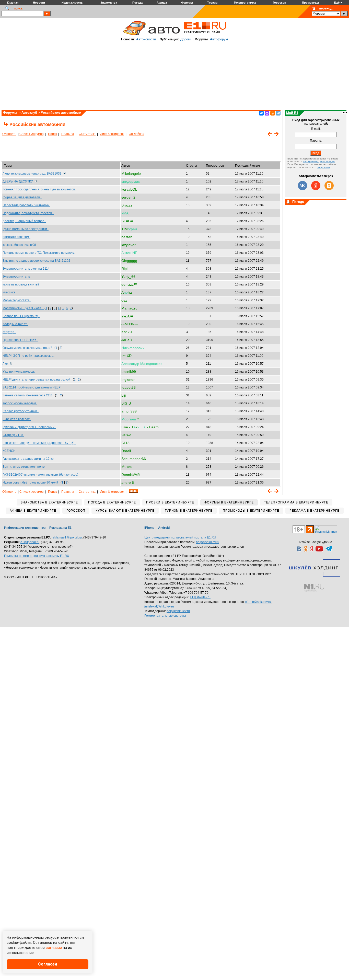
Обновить (9, 134)
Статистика (87, 134)
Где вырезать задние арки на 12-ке (29, 459)
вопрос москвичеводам (20, 403)
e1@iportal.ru (29, 542)
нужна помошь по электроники (26, 229)
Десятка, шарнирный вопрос (24, 221)
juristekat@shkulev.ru (159, 606)
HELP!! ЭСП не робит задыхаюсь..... (29, 356)
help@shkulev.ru (207, 542)
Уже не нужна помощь (19, 371)
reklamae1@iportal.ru (67, 537)
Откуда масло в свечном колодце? (28, 348)
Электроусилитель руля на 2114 (27, 268)
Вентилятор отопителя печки (25, 466)
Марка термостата (17, 300)
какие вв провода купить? (22, 284)
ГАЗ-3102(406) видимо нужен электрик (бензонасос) (41, 474)
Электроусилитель (17, 276)
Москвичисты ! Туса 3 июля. (23, 308)
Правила (67, 134)
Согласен (47, 964)
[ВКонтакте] (261, 113)
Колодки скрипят (15, 324)
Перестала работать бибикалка (26, 205)
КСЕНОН (10, 451)
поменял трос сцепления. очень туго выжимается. (40, 189)
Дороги (185, 39)
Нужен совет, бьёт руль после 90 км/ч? (31, 482)
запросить (323, 167)
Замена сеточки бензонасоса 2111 (28, 395)
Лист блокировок (112, 134)
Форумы (10, 112)
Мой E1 (292, 113)
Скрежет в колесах (17, 419)
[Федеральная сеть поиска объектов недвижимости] (314, 588)
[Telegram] (278, 113)
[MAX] (267, 113)
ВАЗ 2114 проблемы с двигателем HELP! (33, 387)
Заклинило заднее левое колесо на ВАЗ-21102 (37, 260)
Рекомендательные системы (165, 615)
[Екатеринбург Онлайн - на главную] (205, 35)
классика (10, 292)
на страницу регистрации (319, 161)
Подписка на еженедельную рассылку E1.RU (36, 556)
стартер (9, 332)
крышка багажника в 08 (20, 245)
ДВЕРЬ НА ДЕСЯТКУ (18, 181)
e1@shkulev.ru (200, 597)
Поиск (52, 134)
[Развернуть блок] (288, 202)
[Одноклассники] (272, 113)
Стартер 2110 (13, 435)
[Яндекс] (315, 185)
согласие (54, 947)
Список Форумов (31, 134)
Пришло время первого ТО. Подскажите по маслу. (39, 253)
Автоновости (146, 39)
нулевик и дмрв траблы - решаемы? (29, 427)
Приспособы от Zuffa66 (20, 340)
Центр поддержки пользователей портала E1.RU (180, 537)
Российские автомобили (61, 112)
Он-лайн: (136, 134)
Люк (6, 363)
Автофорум (219, 39)
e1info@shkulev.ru (258, 602)
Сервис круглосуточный (21, 411)
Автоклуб (29, 112)
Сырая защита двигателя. (22, 197)
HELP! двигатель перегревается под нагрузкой (37, 379)
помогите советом (16, 237)
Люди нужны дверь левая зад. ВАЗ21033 (33, 173)
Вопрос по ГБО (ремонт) (21, 316)
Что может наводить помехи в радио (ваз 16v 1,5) (39, 443)
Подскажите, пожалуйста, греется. (28, 213)
